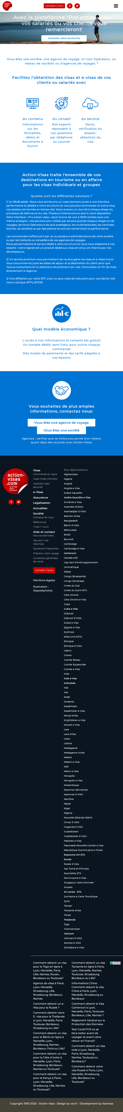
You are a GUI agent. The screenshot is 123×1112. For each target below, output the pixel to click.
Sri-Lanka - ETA (72, 891)
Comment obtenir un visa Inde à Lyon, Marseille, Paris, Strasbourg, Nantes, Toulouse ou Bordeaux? (88, 1053)
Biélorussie (70, 530)
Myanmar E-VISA (73, 794)
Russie (67, 859)
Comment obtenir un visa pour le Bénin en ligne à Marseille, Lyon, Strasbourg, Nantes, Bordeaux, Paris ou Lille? (50, 1041)
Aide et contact (44, 532)
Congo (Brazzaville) (75, 576)
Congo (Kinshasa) (74, 581)
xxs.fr (74, 1103)
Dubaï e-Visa (71, 622)
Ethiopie (69, 641)
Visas (36, 470)
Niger (67, 808)
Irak (66, 687)
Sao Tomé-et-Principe (76, 868)
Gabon (68, 650)
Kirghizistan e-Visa (74, 720)
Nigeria (68, 813)
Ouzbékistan (71, 831)
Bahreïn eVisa (72, 516)
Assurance (40, 497)
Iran (66, 692)
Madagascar (71, 748)
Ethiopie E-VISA (73, 646)
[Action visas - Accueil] (7, 6)
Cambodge (70, 543)
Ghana (67, 655)
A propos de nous (43, 517)
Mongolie (69, 775)
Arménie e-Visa (73, 502)
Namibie (69, 799)
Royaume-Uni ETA (74, 854)
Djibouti (68, 613)
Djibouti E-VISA (73, 618)
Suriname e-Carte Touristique (81, 896)
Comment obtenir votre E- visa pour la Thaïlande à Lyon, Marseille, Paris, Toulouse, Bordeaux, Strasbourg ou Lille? (49, 1020)
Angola (68, 483)
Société (38, 513)
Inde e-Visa (70, 678)
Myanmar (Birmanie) (76, 789)
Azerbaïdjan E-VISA (75, 511)
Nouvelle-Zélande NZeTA (78, 817)
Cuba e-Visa (71, 608)
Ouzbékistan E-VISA (75, 836)
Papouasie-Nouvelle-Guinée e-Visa (83, 845)
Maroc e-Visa (71, 771)
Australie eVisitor (73, 506)
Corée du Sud (72, 585)
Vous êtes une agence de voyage (61, 423)
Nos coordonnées (43, 535)
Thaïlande (70, 919)
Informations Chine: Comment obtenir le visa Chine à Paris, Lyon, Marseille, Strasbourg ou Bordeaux (88, 991)
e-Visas (38, 492)
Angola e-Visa (72, 488)
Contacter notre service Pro (64, 38)
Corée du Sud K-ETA (75, 590)
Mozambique (71, 785)
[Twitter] (77, 5)
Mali (66, 766)
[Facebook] (70, 5)
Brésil (67, 534)
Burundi (68, 539)
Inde (66, 673)
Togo (67, 924)
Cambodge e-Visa (74, 548)
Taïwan (68, 905)
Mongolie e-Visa (73, 780)
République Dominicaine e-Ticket (83, 850)
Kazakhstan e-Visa (74, 710)
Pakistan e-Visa (72, 840)
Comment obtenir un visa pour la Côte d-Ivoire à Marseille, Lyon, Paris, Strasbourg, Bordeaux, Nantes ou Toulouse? (50, 1061)
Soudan (68, 887)
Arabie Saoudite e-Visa (77, 497)
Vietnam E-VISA (73, 938)
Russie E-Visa (71, 864)
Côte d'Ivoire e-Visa (75, 599)
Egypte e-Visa (72, 627)
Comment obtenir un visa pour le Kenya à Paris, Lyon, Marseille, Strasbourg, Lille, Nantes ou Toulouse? (50, 1082)
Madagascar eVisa (74, 752)
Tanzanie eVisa (72, 910)
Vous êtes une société (61, 430)
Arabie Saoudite (73, 492)
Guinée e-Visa (72, 669)
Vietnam (69, 933)
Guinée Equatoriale (75, 664)
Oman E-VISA (71, 822)
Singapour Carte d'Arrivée (79, 882)
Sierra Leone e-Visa (75, 878)
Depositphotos (42, 590)
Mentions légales (44, 580)
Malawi (68, 757)
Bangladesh (71, 520)
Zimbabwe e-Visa (74, 947)
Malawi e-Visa (71, 762)
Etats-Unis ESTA (73, 636)
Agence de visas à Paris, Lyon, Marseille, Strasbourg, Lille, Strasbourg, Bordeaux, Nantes (48, 991)
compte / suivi (54, 5)
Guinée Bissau (72, 659)
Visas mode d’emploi (45, 478)
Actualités (40, 508)
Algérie (68, 479)
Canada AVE (71, 557)
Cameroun (70, 553)
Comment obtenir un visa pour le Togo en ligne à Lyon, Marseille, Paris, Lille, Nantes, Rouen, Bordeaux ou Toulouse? (50, 970)
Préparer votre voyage (46, 553)
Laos (66, 729)
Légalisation (41, 502)
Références (39, 522)
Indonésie (69, 683)
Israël (67, 697)
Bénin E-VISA (71, 525)
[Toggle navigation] (115, 6)
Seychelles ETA (72, 873)
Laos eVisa (70, 734)
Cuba (67, 604)
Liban (67, 738)
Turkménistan (72, 929)
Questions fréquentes (46, 548)
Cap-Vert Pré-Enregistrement (81, 562)
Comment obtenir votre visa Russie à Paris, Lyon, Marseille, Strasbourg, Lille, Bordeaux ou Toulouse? (87, 1074)
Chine (67, 571)
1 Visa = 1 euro (41, 526)
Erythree (69, 632)
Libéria (68, 743)
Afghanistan (71, 474)
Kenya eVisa (71, 715)
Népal (67, 803)
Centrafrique (71, 567)
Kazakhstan (70, 706)
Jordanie (69, 701)
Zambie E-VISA (72, 942)
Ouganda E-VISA (73, 826)
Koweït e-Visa (72, 724)
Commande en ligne (45, 474)
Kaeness (107, 1103)
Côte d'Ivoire (71, 595)
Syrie (67, 901)
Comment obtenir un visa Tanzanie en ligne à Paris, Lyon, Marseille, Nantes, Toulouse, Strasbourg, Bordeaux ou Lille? (88, 970)
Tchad (67, 915)
